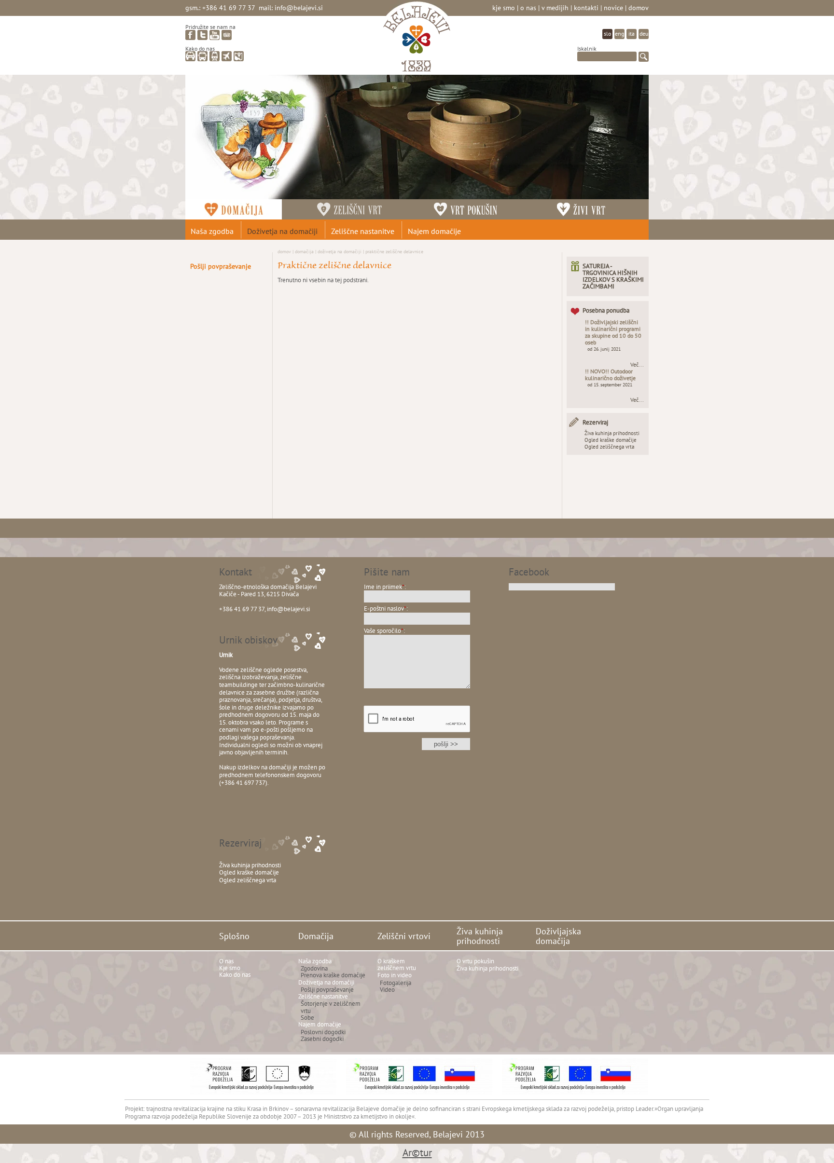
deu (643, 33)
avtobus (202, 56)
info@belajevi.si (299, 7)
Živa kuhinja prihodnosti (611, 433)
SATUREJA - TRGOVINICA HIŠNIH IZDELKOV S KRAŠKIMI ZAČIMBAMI (613, 276)
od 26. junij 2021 (604, 349)
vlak (214, 56)
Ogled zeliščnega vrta (609, 446)
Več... (637, 364)
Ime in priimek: (385, 587)
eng (619, 33)
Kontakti (586, 7)
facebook (190, 35)
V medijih (555, 7)
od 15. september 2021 (609, 385)
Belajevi (416, 40)
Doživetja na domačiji (339, 251)
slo (607, 33)
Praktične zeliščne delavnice (394, 251)
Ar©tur (417, 1152)
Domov (638, 7)
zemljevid (239, 56)
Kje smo (503, 7)
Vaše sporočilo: (384, 631)
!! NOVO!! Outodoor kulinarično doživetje (610, 375)
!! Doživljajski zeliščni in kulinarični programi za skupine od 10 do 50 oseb (613, 332)
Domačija (304, 251)
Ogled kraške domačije (610, 440)
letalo (227, 56)
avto (190, 56)
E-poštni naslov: (386, 608)
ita (631, 33)
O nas (528, 7)
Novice (613, 7)
